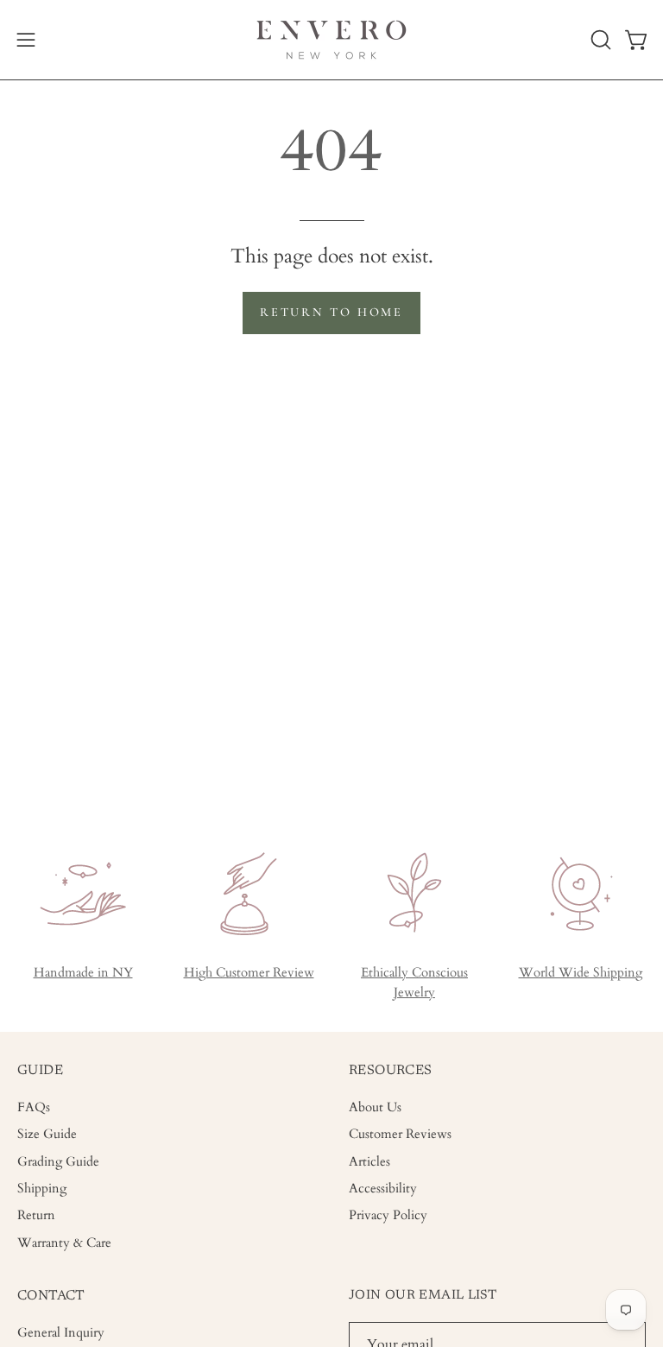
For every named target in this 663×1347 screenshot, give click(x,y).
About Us (375, 1107)
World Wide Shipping (580, 973)
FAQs (33, 1107)
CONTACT (51, 1296)
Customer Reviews (400, 1135)
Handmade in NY (83, 973)
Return (36, 1216)
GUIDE (40, 1071)
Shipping (41, 1188)
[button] (599, 40)
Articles (369, 1162)
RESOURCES (391, 1071)
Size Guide (47, 1135)
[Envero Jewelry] (331, 39)
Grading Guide (58, 1162)
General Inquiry (60, 1333)
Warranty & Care (64, 1243)
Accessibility (383, 1188)
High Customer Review (249, 973)
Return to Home (331, 312)
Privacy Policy (388, 1216)
